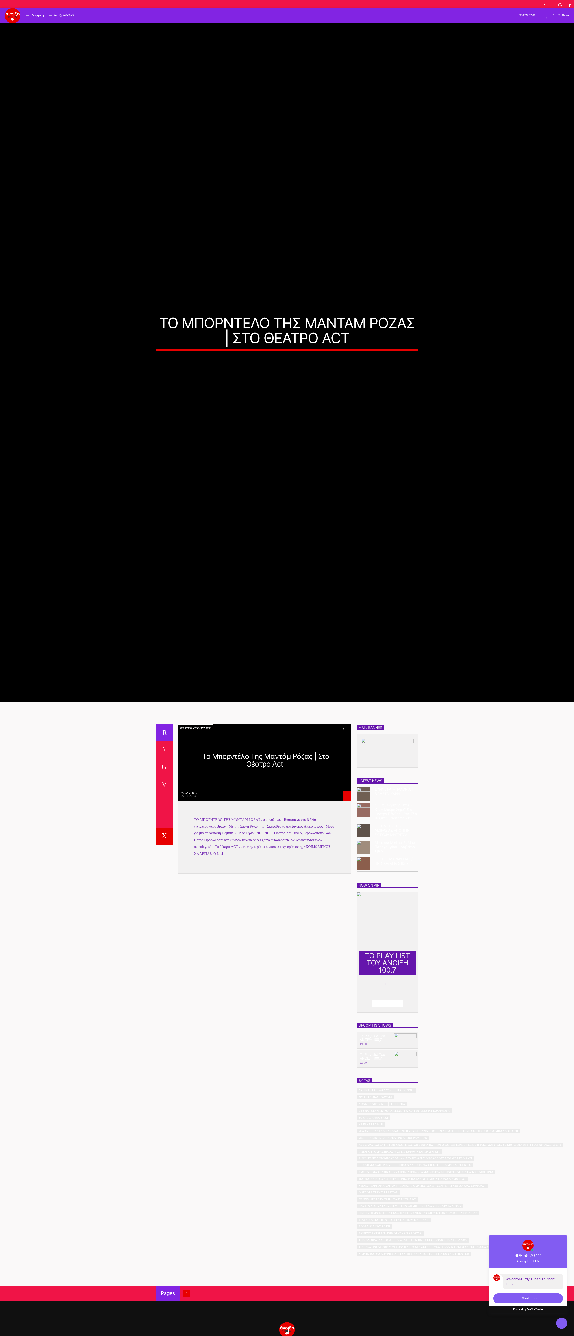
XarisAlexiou (371, 1179)
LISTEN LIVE (526, 15)
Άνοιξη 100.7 (189, 847)
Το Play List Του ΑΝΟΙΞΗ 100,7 (372, 1092)
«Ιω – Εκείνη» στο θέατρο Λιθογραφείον (393, 1192)
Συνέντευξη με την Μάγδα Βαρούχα (390, 1288)
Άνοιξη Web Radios (65, 15)
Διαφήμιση (37, 15)
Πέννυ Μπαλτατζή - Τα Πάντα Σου (388, 1254)
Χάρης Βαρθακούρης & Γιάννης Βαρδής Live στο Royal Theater (414, 1308)
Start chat (530, 1298)
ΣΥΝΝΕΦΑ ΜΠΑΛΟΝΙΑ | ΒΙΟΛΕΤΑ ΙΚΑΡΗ (394, 846)
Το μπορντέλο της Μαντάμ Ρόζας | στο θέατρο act (265, 815)
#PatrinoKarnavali (376, 1151)
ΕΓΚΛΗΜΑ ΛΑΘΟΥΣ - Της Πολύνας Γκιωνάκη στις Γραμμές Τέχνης (415, 1219)
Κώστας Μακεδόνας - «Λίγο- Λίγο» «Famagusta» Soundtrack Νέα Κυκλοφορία (426, 1226)
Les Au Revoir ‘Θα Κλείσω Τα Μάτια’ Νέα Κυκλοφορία (404, 1165)
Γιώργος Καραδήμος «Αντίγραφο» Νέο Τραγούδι (399, 1206)
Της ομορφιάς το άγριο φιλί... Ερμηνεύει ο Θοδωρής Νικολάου (413, 1295)
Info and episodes (387, 1058)
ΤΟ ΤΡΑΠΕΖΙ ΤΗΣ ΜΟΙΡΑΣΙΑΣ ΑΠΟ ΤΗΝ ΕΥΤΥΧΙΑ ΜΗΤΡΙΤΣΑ (392, 885)
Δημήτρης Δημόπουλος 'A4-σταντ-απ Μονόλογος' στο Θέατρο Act (416, 1213)
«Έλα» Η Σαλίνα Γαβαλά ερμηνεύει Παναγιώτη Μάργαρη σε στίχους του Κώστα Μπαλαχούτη (438, 1185)
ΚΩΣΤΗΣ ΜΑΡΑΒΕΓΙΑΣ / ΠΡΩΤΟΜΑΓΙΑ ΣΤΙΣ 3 (394, 916)
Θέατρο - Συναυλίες (195, 783)
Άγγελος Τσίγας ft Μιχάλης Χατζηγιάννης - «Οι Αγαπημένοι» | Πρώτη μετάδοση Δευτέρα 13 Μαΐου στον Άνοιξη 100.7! (460, 1199)
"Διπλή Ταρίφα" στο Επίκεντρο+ (386, 1145)
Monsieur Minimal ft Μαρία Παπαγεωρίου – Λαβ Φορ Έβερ (396, 901)
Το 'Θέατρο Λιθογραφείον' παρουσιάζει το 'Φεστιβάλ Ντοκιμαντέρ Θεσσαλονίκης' (430, 1301)
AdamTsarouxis (373, 1158)
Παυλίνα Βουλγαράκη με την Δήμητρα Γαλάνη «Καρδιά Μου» (410, 1260)
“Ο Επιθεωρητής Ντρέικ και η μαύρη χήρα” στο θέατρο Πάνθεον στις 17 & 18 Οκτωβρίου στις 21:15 (396, 866)
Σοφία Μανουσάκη (375, 1281)
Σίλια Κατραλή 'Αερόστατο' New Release (394, 1274)
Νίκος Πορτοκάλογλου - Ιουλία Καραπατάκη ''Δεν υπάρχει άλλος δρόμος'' (422, 1240)
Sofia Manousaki (374, 1172)
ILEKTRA (398, 1158)
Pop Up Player (560, 15)
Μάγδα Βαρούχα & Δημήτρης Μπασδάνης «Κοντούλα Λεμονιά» (412, 1233)
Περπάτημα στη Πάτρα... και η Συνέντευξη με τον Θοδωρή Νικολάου (418, 1267)
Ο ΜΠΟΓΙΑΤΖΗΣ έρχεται (378, 1247)
